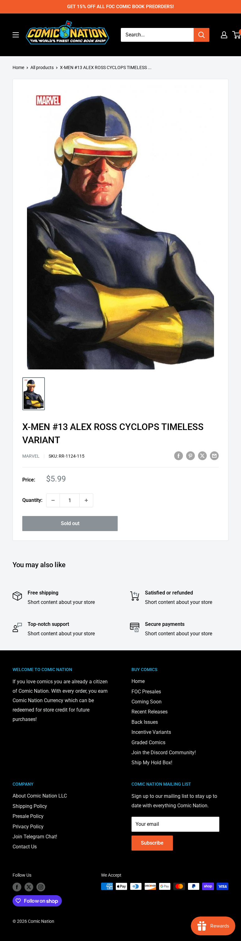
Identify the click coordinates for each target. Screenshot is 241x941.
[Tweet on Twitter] (202, 455)
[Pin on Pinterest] (190, 455)
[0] (237, 35)
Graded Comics (148, 742)
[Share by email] (214, 455)
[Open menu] (16, 34)
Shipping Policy (30, 806)
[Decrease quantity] (53, 500)
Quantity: (32, 500)
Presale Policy (28, 816)
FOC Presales (146, 692)
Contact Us (25, 847)
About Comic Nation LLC (40, 796)
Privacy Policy (28, 827)
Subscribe (152, 843)
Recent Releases (149, 712)
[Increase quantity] (86, 500)
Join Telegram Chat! (35, 837)
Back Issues (144, 722)
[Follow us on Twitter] (28, 887)
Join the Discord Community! (163, 752)
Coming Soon (146, 702)
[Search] (201, 35)
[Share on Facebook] (178, 455)
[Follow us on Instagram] (40, 887)
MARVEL (31, 456)
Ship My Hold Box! (151, 763)
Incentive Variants (151, 732)
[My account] (224, 34)
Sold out (70, 523)
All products (42, 67)
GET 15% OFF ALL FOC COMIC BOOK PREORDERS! (120, 6)
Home (18, 67)
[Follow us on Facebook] (17, 887)
